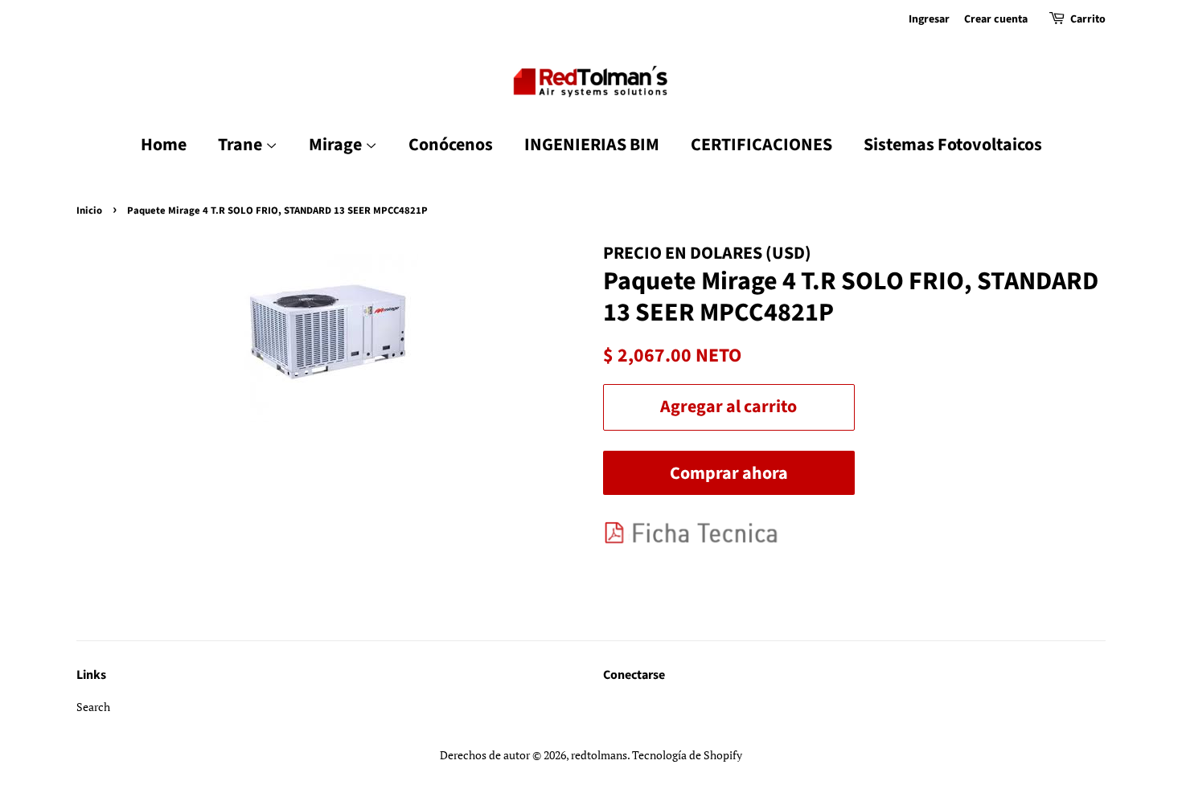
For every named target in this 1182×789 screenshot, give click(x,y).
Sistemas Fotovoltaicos (953, 144)
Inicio (89, 210)
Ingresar (929, 19)
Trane (241, 144)
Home (164, 144)
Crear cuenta (996, 19)
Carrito (1088, 19)
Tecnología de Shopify (687, 754)
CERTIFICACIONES (761, 144)
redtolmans (599, 754)
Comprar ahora (729, 473)
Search (93, 706)
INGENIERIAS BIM (591, 144)
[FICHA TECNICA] (698, 542)
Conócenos (450, 144)
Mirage (337, 144)
